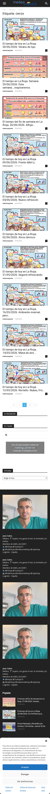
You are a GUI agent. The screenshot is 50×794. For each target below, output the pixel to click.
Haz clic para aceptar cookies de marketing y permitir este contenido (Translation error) (25, 448)
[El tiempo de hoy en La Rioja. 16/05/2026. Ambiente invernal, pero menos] (25, 294)
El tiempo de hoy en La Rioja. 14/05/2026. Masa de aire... (20, 351)
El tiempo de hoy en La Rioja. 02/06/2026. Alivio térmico (20, 236)
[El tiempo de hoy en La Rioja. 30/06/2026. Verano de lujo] (25, 29)
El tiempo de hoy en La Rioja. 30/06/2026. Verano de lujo (20, 45)
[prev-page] (14, 405)
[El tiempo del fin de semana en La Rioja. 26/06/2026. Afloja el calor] (25, 107)
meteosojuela (8, 50)
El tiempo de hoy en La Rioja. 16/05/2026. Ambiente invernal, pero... (21, 312)
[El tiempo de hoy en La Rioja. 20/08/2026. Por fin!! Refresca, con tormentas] (9, 714)
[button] (46, 741)
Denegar (25, 774)
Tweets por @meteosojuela (25, 448)
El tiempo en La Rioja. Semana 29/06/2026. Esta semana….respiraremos (20, 84)
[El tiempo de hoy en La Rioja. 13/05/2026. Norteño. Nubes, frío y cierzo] (25, 372)
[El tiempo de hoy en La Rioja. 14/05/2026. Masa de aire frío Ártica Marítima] (25, 335)
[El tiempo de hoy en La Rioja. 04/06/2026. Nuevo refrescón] (25, 182)
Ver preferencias (25, 781)
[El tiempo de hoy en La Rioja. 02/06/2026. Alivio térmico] (25, 220)
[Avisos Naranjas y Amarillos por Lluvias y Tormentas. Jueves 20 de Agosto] (9, 726)
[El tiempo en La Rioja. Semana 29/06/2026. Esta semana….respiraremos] (25, 67)
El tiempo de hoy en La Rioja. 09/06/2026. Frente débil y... (20, 161)
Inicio (4, 10)
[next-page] (35, 405)
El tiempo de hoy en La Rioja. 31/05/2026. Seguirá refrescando (22, 273)
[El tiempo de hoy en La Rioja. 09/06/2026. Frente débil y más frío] (25, 145)
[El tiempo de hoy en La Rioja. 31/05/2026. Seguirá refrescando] (25, 257)
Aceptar (25, 767)
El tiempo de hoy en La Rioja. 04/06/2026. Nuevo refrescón (20, 198)
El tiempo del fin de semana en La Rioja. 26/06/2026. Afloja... (22, 123)
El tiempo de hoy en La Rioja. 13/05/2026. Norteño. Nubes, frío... (24, 389)
